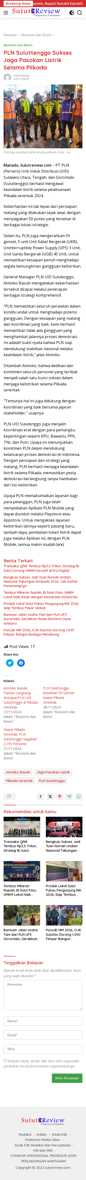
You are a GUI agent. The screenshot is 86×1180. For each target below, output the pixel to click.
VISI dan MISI (43, 1150)
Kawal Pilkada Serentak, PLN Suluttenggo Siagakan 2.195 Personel (20, 736)
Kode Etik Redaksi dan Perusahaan (43, 1145)
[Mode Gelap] (72, 13)
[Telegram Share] (69, 796)
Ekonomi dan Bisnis (18, 45)
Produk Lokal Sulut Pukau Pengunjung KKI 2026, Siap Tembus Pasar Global (41, 606)
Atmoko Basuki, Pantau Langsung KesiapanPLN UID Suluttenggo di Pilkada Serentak (21, 697)
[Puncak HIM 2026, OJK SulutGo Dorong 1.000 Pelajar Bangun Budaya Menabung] (64, 915)
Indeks (42, 1134)
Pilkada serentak (19, 781)
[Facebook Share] (40, 796)
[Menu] (7, 13)
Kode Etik (59, 1134)
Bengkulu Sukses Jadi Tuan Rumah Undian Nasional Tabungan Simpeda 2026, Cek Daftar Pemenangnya (41, 581)
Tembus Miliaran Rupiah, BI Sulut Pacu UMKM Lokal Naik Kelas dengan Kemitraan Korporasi (41, 594)
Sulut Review (22, 76)
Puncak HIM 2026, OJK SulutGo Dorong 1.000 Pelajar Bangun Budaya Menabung (39, 632)
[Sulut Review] (35, 12)
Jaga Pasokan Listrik (53, 772)
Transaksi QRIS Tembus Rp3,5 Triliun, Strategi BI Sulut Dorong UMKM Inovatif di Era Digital (41, 568)
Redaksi (25, 1134)
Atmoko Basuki (18, 772)
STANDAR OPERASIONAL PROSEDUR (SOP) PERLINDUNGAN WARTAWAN (44, 1158)
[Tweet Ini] (50, 796)
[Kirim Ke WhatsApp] (78, 796)
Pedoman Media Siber (42, 1140)
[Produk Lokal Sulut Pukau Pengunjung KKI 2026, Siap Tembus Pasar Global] (64, 871)
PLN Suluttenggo (52, 781)
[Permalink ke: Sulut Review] (7, 77)
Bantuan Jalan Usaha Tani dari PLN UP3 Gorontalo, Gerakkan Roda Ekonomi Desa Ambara (37, 618)
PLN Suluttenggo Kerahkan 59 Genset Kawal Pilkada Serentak (58, 695)
